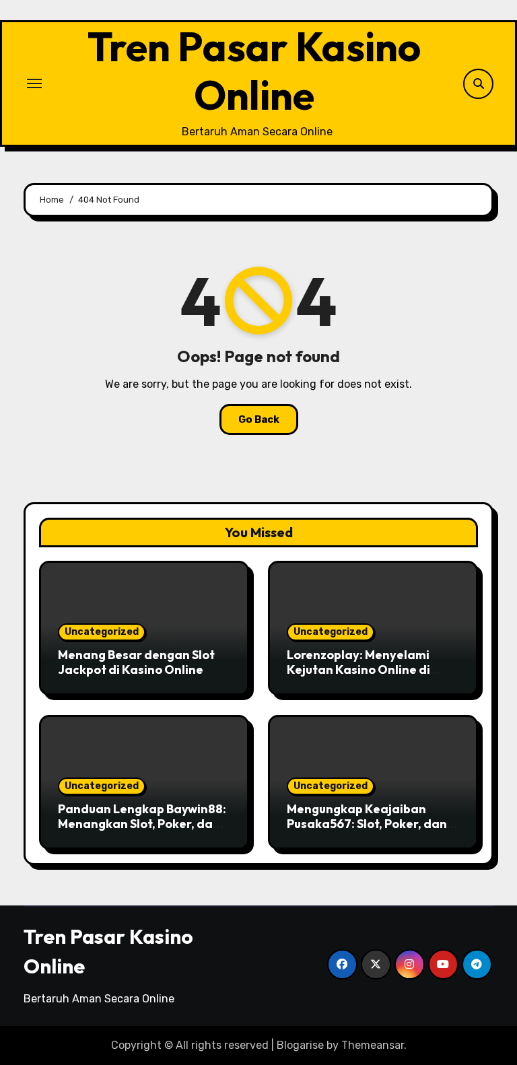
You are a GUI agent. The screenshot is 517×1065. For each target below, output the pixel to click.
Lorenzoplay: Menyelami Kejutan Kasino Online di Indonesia (358, 669)
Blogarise (300, 1045)
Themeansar (372, 1045)
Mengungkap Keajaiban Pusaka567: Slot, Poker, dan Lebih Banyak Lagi (367, 823)
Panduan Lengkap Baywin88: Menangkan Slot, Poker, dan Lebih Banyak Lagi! (142, 823)
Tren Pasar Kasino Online (254, 71)
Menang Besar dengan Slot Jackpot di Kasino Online (136, 662)
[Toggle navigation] (34, 83)
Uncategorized (102, 632)
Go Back (258, 419)
